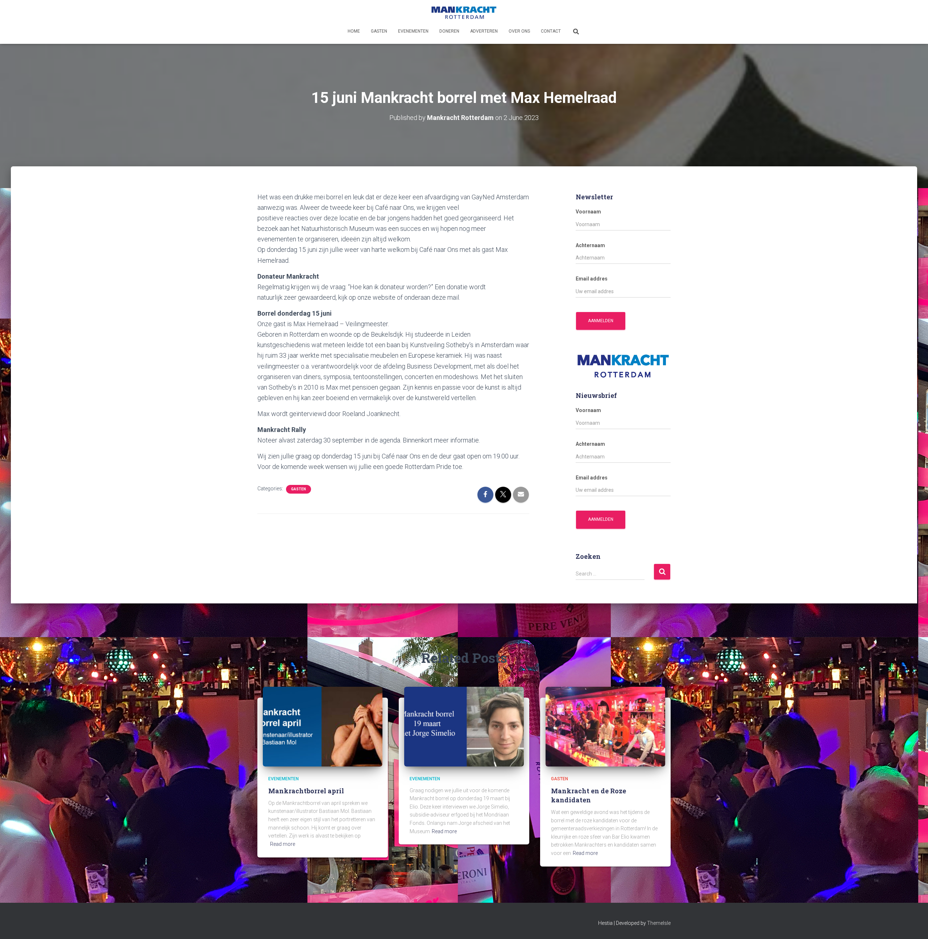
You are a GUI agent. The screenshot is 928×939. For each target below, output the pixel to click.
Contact (551, 31)
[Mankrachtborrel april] (322, 726)
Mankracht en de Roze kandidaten (588, 795)
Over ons (519, 31)
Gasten (379, 31)
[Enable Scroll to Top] (913, 924)
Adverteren (484, 31)
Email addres (592, 279)
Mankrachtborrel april (306, 790)
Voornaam (588, 212)
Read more (282, 844)
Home (354, 31)
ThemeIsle (659, 923)
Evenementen (413, 31)
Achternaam (590, 245)
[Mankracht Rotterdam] (464, 13)
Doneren (449, 31)
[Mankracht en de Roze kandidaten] (605, 726)
